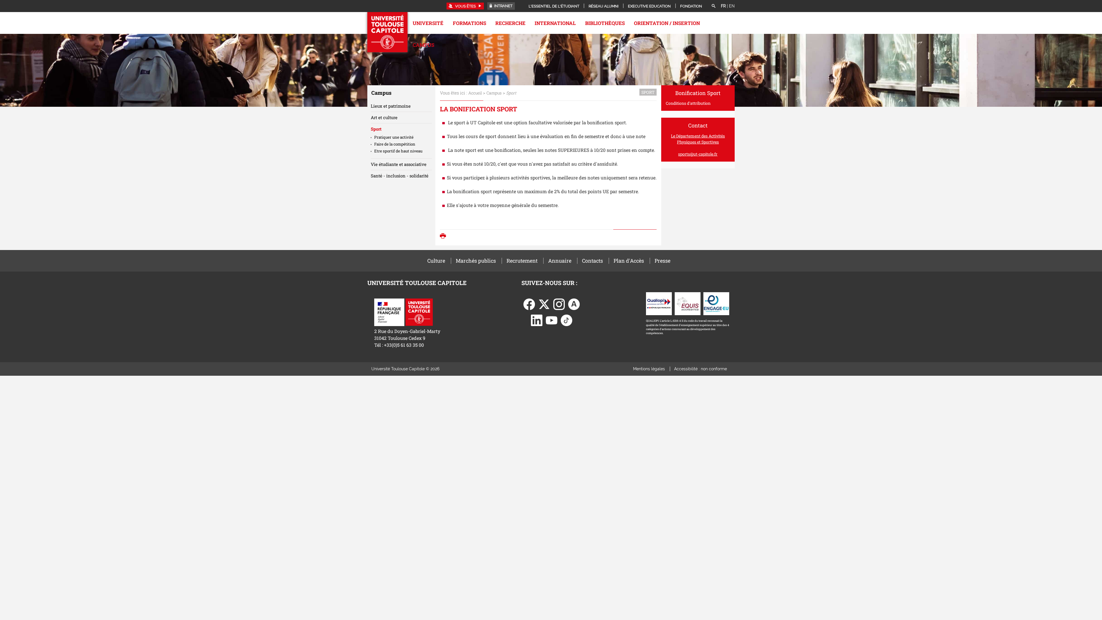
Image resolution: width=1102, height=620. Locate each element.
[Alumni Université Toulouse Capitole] (574, 304)
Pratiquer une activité (394, 137)
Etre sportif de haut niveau (398, 151)
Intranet (503, 6)
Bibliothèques (605, 23)
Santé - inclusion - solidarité (399, 176)
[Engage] (716, 303)
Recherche (510, 23)
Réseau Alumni (603, 6)
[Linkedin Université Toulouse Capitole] (536, 320)
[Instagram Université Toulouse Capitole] (559, 304)
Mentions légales (649, 369)
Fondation (691, 6)
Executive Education (649, 6)
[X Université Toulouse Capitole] (544, 304)
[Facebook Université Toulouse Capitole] (529, 304)
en (732, 6)
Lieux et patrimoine (391, 106)
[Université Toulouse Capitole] (419, 312)
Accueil (475, 93)
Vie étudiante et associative (398, 164)
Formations (469, 23)
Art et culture (384, 117)
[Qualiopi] (659, 303)
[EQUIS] (688, 303)
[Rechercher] (713, 6)
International (555, 23)
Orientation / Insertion (667, 23)
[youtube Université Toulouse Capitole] (551, 320)
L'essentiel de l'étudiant (554, 6)
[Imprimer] (444, 236)
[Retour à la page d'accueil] (387, 32)
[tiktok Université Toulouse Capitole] (566, 320)
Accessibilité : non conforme (700, 369)
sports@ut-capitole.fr (697, 154)
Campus (423, 45)
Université (428, 23)
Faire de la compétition (394, 144)
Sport (376, 129)
